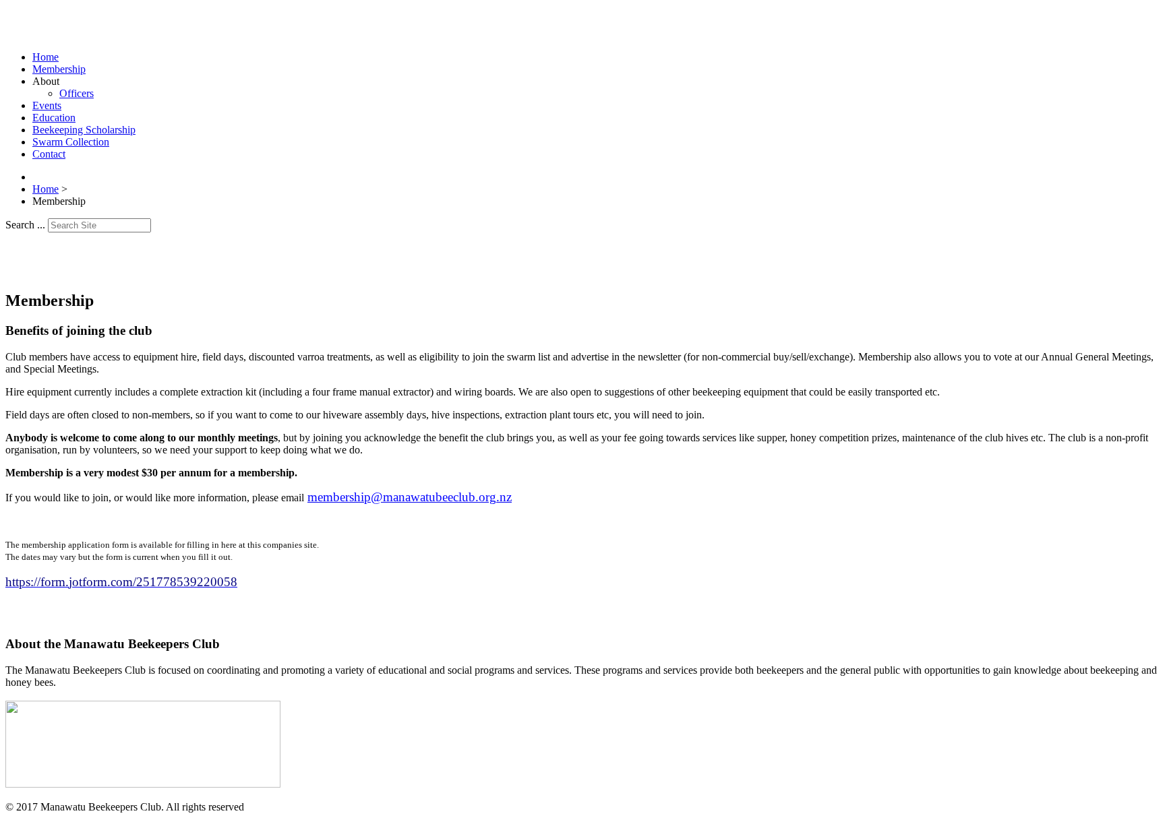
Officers (76, 93)
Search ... (25, 224)
